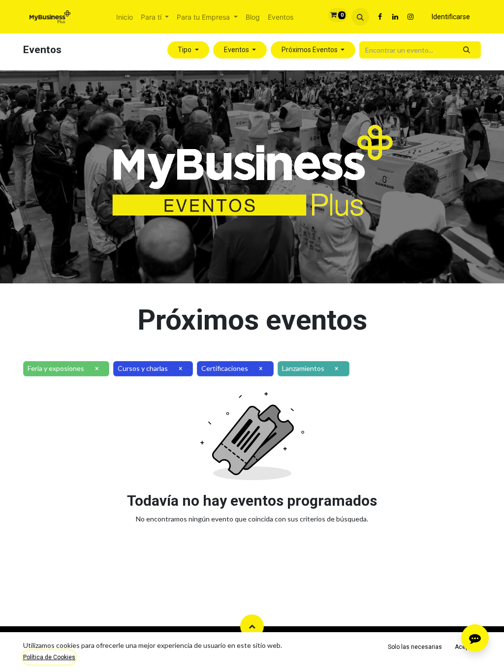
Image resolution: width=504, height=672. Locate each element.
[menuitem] (124, 17)
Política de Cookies (49, 657)
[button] (360, 17)
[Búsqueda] (467, 50)
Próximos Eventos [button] (310, 50)
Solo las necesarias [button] (415, 646)
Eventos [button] (237, 50)
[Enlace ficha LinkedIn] (395, 17)
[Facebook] (380, 17)
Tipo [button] (185, 50)
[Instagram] (410, 17)
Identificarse (451, 17)
